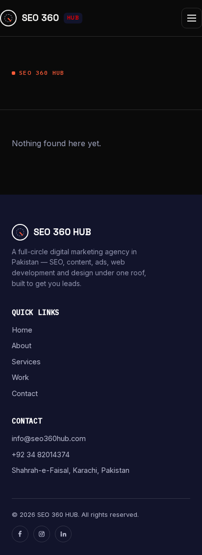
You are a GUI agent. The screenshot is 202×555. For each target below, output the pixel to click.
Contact (25, 393)
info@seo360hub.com (49, 438)
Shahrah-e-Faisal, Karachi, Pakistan (70, 470)
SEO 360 (50, 18)
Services (26, 361)
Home (22, 330)
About (21, 345)
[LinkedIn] (63, 534)
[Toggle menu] (191, 18)
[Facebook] (20, 534)
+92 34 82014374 (41, 454)
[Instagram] (41, 534)
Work (20, 377)
